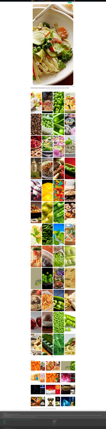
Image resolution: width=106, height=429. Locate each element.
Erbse (53, 89)
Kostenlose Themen (4, 423)
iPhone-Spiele (4, 421)
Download (70, 2)
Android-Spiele (4, 420)
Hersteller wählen (54, 422)
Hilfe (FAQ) (54, 424)
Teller (55, 89)
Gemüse (58, 89)
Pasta (51, 89)
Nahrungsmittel (48, 89)
